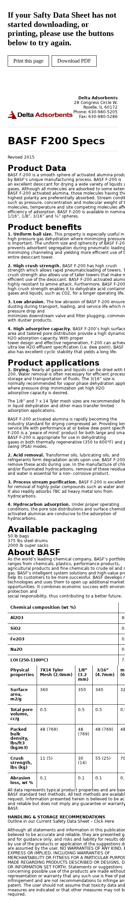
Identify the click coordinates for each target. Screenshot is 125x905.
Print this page (28, 61)
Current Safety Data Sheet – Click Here (75, 821)
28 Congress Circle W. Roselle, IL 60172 (96, 105)
